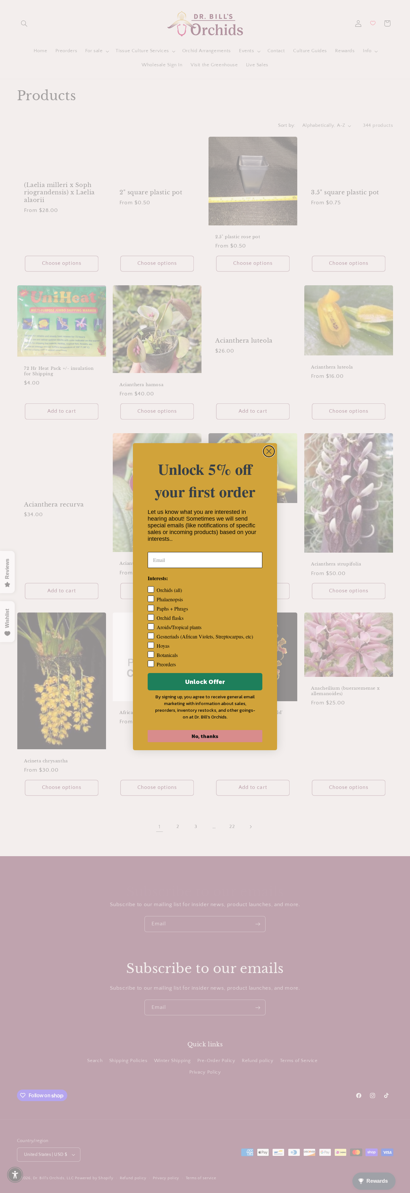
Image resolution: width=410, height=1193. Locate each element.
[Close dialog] (269, 451)
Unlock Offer (205, 681)
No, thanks (205, 736)
